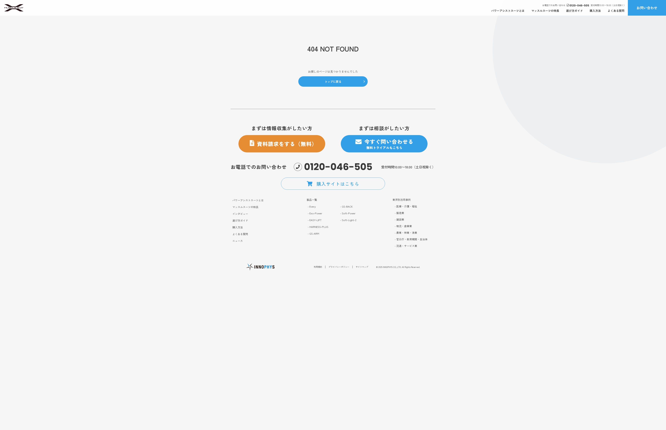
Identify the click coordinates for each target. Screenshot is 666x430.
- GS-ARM (313, 233)
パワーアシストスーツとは (507, 10)
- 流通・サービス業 (406, 246)
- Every (312, 206)
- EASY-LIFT (315, 220)
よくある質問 (616, 10)
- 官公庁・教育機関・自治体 (411, 239)
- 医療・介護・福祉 (406, 206)
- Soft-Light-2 (348, 220)
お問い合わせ (647, 7)
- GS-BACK (346, 206)
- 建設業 (399, 219)
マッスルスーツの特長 (545, 10)
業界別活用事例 (401, 199)
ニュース (237, 241)
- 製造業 (399, 213)
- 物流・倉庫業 (403, 226)
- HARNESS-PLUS (318, 227)
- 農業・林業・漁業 (406, 232)
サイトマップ (362, 267)
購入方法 (595, 10)
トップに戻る (333, 81)
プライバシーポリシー (338, 267)
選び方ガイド (574, 10)
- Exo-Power (315, 213)
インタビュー (240, 214)
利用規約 (318, 267)
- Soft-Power (348, 213)
